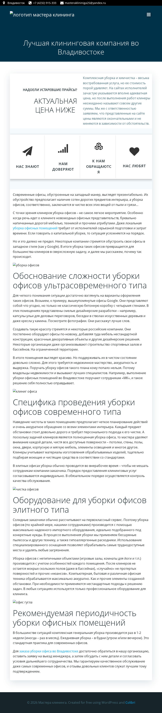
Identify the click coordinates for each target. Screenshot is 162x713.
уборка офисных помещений (35, 228)
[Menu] (148, 14)
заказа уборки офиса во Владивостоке (48, 651)
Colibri (130, 702)
